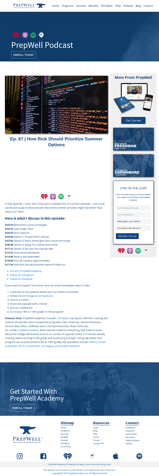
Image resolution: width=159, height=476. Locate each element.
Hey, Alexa (130, 437)
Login (95, 427)
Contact (148, 5)
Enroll (13, 311)
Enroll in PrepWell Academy (25, 271)
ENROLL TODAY (23, 55)
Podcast (128, 5)
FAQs (118, 5)
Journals (81, 5)
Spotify (129, 443)
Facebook (47, 296)
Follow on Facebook (21, 279)
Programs (68, 5)
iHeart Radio (131, 434)
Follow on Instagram (22, 275)
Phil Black (107, 5)
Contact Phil (98, 443)
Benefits (94, 5)
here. (113, 470)
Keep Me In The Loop (127, 236)
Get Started (133, 120)
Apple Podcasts (133, 440)
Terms (96, 437)
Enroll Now (66, 446)
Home (55, 5)
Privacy (96, 440)
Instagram (32, 296)
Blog (138, 5)
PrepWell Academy (28, 330)
